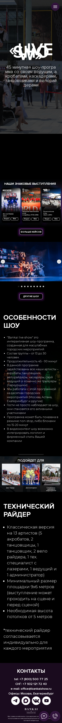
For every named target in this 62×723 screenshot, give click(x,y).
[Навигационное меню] (55, 6)
